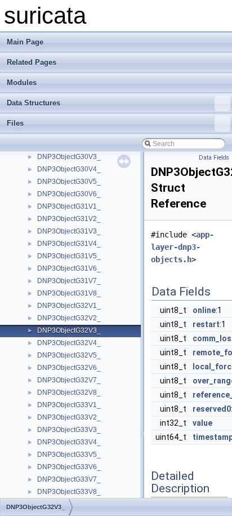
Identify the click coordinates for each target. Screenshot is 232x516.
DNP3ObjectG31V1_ (69, 206)
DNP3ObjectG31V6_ (69, 268)
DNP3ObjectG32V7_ (69, 380)
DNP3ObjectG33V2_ (69, 417)
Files (15, 123)
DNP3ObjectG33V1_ (69, 405)
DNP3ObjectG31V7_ (69, 281)
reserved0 (212, 408)
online (204, 310)
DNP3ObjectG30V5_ (69, 182)
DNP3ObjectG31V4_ (69, 244)
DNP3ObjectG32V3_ (69, 330)
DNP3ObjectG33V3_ (69, 430)
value (202, 422)
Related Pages (31, 62)
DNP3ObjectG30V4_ (69, 169)
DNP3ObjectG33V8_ (69, 492)
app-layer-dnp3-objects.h (182, 247)
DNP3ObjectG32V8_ (69, 392)
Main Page (25, 42)
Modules (22, 82)
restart (206, 324)
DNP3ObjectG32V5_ (69, 355)
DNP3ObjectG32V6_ (69, 368)
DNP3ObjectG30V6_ (69, 194)
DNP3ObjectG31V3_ (69, 231)
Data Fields (214, 157)
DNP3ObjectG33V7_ (69, 479)
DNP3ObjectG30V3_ (69, 157)
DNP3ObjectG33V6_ (69, 467)
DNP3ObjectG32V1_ (69, 306)
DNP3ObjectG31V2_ (69, 219)
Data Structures (33, 103)
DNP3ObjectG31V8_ (69, 293)
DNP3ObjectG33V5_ (69, 454)
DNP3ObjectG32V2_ (69, 318)
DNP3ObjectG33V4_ (69, 442)
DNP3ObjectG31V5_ (69, 256)
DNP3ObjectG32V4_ (69, 343)
